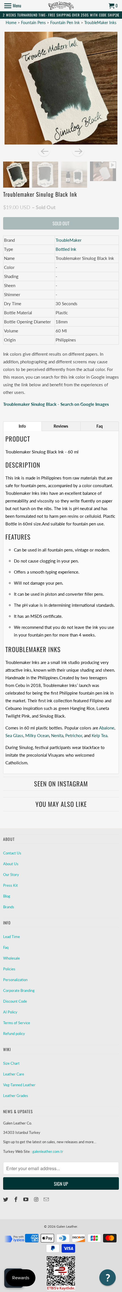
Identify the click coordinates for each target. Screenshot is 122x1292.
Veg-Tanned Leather (19, 1085)
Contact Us (12, 853)
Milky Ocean (37, 735)
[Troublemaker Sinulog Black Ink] (61, 88)
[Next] (78, 151)
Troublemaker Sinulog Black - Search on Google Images (56, 404)
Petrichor (73, 735)
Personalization (15, 979)
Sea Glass (14, 735)
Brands (8, 907)
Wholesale (11, 958)
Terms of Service (16, 1023)
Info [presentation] (22, 426)
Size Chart (11, 1063)
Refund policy (14, 1033)
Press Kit (10, 885)
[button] (107, 1277)
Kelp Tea (99, 735)
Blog (6, 896)
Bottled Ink (66, 249)
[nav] (12, 5)
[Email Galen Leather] (47, 1199)
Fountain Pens (34, 22)
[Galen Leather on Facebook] (16, 1199)
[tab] (22, 426)
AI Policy (10, 1012)
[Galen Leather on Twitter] (6, 1199)
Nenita (57, 735)
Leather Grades (15, 1095)
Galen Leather (66, 1226)
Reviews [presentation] (61, 426)
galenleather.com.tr (47, 1151)
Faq (6, 947)
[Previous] (44, 151)
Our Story (11, 874)
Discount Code (15, 1001)
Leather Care (13, 1074)
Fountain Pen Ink (65, 22)
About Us (10, 864)
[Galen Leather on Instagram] (36, 1199)
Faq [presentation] (99, 426)
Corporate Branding (19, 990)
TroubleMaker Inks (100, 22)
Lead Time (11, 936)
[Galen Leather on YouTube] (26, 1199)
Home (11, 22)
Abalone (106, 727)
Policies (9, 969)
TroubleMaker (68, 240)
